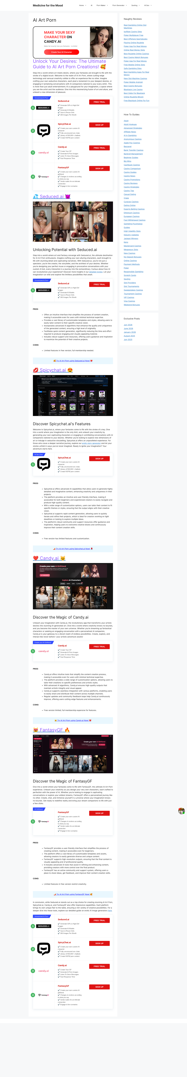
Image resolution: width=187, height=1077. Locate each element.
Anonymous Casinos (133, 139)
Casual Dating (130, 194)
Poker (126, 268)
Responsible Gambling (133, 272)
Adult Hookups (130, 124)
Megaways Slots (131, 249)
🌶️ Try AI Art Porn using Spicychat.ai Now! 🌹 (73, 549)
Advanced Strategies (133, 128)
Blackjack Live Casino (133, 89)
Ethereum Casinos (132, 213)
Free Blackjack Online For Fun (136, 101)
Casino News (129, 176)
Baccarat (127, 146)
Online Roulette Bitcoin (133, 97)
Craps (126, 198)
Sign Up (99, 125)
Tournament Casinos (133, 294)
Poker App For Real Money (135, 46)
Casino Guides (130, 172)
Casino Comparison (132, 168)
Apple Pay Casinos (132, 143)
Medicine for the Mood (48, 5)
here (110, 911)
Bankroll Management (133, 154)
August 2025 (129, 336)
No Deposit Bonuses (132, 257)
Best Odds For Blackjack (134, 93)
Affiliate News (130, 132)
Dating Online (129, 205)
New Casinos (129, 253)
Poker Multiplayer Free (133, 35)
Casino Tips (129, 191)
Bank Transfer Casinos (133, 150)
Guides (127, 227)
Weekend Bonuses (132, 305)
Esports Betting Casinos (134, 209)
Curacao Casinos (131, 202)
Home (81, 5)
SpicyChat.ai (64, 124)
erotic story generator (91, 443)
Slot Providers (130, 283)
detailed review (95, 272)
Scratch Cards (130, 275)
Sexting (134, 5)
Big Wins (127, 161)
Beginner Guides (131, 157)
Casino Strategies (131, 187)
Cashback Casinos (132, 165)
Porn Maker (101, 5)
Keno (126, 242)
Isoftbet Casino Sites (133, 32)
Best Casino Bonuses (133, 86)
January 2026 (130, 332)
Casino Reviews (131, 183)
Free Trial (99, 102)
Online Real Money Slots (134, 50)
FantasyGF (63, 167)
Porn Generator (118, 5)
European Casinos (131, 216)
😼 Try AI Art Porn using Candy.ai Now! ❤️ (73, 720)
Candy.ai (62, 147)
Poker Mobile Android (133, 82)
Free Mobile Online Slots (134, 65)
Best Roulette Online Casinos (136, 54)
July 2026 (128, 325)
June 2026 (128, 328)
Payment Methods (132, 264)
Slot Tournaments (131, 286)
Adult (126, 121)
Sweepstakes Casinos (133, 290)
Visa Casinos (129, 301)
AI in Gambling (130, 135)
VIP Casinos (129, 297)
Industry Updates (131, 235)
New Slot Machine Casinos (135, 78)
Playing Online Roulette (134, 43)
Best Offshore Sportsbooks (135, 39)
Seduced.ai (63, 101)
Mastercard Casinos (132, 246)
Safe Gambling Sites (133, 68)
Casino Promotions (132, 180)
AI (91, 5)
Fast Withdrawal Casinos (134, 220)
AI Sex (146, 5)
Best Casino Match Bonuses (136, 57)
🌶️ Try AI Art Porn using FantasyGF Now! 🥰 (73, 894)
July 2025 (128, 339)
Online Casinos (130, 261)
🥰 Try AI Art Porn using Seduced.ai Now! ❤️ (73, 361)
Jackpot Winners (131, 238)
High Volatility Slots (132, 231)
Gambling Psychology (133, 224)
